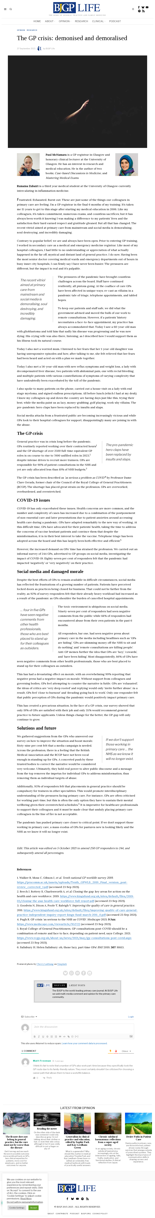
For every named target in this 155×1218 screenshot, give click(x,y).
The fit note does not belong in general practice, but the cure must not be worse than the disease (16, 1142)
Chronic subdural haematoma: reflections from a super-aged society (108, 1140)
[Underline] (43, 1036)
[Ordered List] (51, 1036)
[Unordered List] (56, 1036)
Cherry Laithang (45, 964)
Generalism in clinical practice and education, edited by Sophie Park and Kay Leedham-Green (77, 1142)
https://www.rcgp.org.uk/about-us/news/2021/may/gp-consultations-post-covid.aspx (74, 938)
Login (131, 1016)
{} (72, 1036)
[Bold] (35, 1036)
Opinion (21, 30)
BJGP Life (50, 48)
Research (32, 30)
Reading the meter (47, 1128)
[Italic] (39, 1036)
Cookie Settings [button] (16, 1207)
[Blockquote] (60, 1036)
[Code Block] (64, 1036)
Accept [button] (33, 1207)
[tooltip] (139, 7)
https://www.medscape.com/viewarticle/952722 (48, 924)
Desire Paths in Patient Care (138, 1138)
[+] (76, 1036)
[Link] (68, 1036)
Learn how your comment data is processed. (84, 1043)
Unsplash (62, 964)
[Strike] (47, 1036)
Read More (26, 1198)
